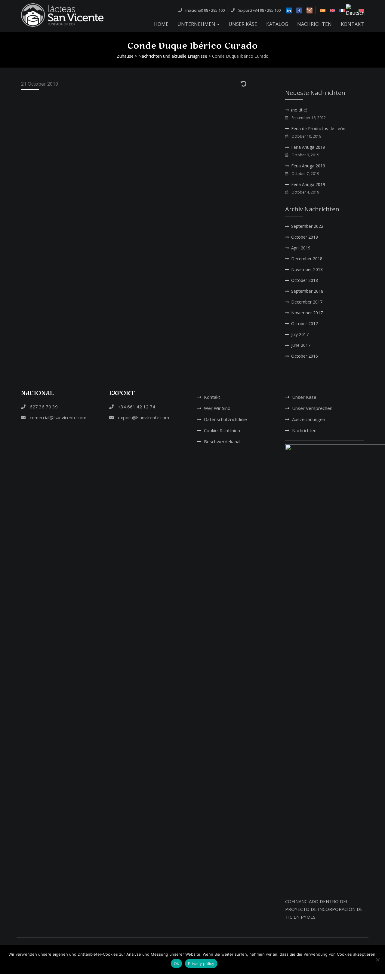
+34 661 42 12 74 (136, 407)
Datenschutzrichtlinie (225, 419)
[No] (377, 960)
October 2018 (304, 280)
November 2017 (307, 313)
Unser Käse (243, 24)
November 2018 (307, 269)
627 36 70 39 (43, 407)
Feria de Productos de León (318, 128)
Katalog (277, 24)
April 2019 (300, 248)
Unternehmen (197, 24)
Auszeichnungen (308, 419)
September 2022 (307, 226)
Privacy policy (201, 963)
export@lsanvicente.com (143, 417)
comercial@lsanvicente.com (57, 417)
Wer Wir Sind (217, 408)
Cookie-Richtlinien (222, 430)
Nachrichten (314, 24)
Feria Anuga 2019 (308, 147)
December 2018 (306, 258)
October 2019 (304, 237)
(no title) (299, 110)
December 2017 (306, 302)
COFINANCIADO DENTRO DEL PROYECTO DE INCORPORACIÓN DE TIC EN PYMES (324, 909)
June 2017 (300, 345)
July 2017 (300, 334)
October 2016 (304, 356)
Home (161, 24)
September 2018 (307, 291)
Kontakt (352, 24)
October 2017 (304, 323)
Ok (176, 963)
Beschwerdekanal (222, 441)
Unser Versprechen (312, 408)
